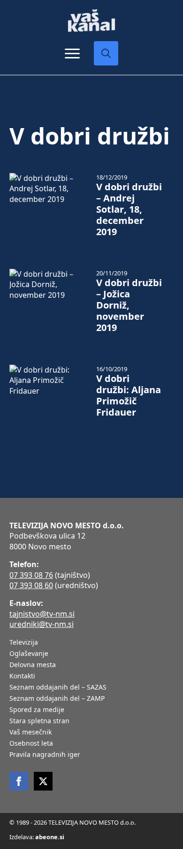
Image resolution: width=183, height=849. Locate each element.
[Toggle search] (106, 53)
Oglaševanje (28, 654)
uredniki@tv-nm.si (41, 624)
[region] (91, 776)
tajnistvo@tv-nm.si (42, 614)
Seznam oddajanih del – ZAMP (57, 699)
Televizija (23, 643)
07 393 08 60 (31, 585)
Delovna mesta (32, 665)
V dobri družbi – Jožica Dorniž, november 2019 (129, 305)
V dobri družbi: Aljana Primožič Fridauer (128, 395)
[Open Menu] (72, 53)
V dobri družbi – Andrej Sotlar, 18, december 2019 (129, 209)
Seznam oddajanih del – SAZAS (58, 687)
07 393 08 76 (31, 575)
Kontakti (22, 676)
